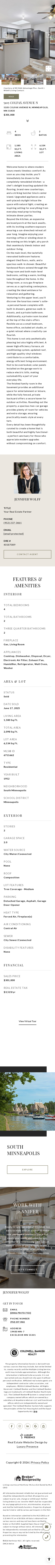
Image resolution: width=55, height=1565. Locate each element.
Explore (27, 1169)
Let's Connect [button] (27, 1269)
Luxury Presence (27, 1446)
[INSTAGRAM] (20, 1426)
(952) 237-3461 (13, 522)
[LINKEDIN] (28, 1426)
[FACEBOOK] (12, 1426)
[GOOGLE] (35, 1426)
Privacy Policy (40, 1462)
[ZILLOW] (43, 1426)
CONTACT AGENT (27, 554)
